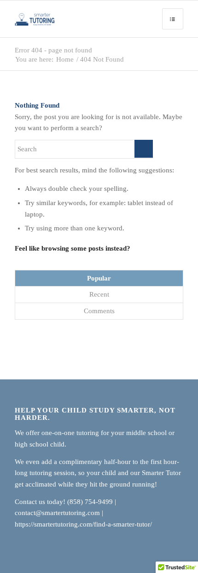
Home (65, 59)
